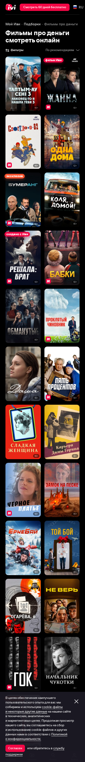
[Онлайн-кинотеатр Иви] (11, 7)
